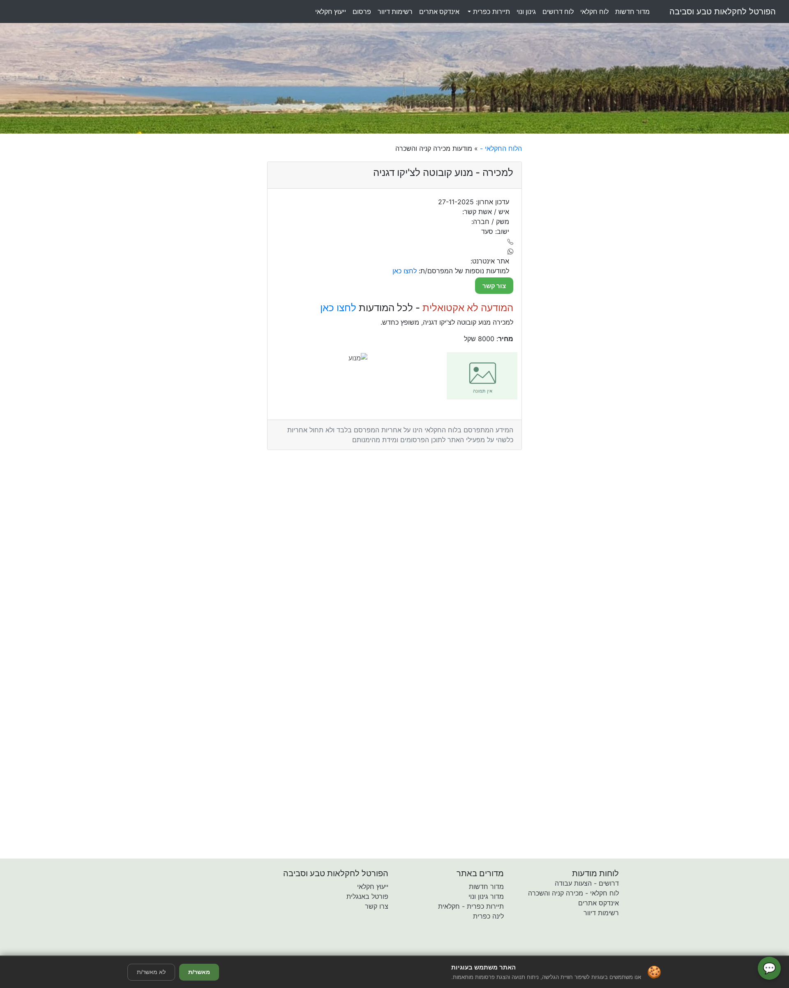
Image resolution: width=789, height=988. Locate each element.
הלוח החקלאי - (500, 148)
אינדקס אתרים (598, 903)
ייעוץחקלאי (330, 11)
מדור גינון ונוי (486, 896)
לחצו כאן (338, 308)
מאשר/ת (199, 972)
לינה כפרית (488, 916)
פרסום (362, 11)
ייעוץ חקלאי (372, 886)
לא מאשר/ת (151, 972)
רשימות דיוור (601, 913)
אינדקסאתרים (439, 11)
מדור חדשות (486, 886)
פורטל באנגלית (367, 896)
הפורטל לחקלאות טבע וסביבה (722, 11)
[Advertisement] (594, 266)
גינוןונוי (526, 11)
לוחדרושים (558, 11)
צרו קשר (376, 906)
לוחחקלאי (594, 11)
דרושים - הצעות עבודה (587, 883)
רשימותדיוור (395, 11)
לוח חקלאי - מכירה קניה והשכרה (573, 893)
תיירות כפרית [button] (490, 11)
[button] (346, 949)
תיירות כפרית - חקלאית (471, 906)
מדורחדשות (632, 11)
